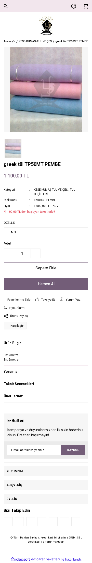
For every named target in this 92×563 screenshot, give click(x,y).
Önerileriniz (13, 396)
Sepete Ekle (46, 268)
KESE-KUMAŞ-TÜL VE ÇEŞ (51, 189)
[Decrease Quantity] (9, 253)
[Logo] (46, 26)
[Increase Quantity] (35, 253)
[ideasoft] (20, 559)
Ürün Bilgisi (13, 343)
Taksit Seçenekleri (19, 384)
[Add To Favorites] (17, 300)
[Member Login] (72, 6)
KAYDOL (73, 450)
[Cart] (84, 6)
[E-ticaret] (45, 559)
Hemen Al (46, 284)
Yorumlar (11, 372)
